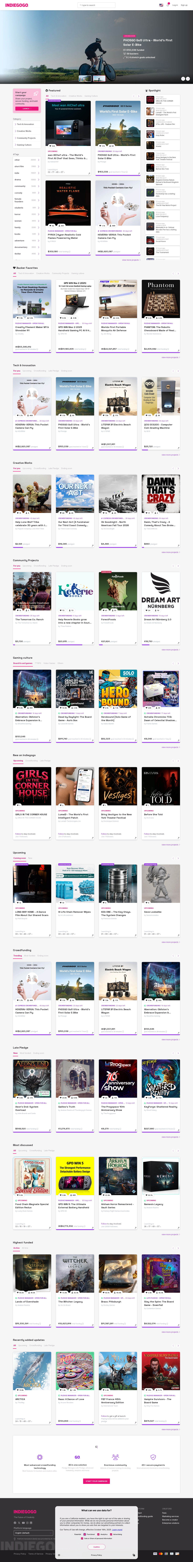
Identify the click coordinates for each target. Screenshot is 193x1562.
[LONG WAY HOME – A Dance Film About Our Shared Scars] (32, 884)
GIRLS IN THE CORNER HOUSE (31, 814)
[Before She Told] (161, 786)
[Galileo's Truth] (75, 1078)
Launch (26, 109)
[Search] (80, 5)
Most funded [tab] (29, 956)
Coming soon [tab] (19, 858)
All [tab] (47, 96)
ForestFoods (108, 619)
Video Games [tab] (49, 663)
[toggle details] (90, 175)
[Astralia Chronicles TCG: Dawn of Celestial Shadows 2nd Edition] (161, 689)
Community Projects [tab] (60, 273)
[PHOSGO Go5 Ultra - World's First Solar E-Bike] (118, 123)
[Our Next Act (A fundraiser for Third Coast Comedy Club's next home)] (75, 494)
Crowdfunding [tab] (40, 371)
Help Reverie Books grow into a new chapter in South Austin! (74, 622)
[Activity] (168, 5)
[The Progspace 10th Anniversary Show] (118, 1078)
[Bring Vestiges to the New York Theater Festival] (118, 786)
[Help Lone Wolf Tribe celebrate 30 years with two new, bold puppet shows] (32, 494)
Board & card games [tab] (22, 663)
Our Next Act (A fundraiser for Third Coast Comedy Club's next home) (73, 525)
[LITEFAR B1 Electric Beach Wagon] (118, 396)
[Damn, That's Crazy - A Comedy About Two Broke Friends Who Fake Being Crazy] (161, 494)
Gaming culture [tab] (77, 273)
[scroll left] (183, 79)
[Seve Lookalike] (161, 884)
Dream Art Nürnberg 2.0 (157, 619)
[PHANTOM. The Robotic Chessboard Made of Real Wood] (161, 299)
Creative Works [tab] (75, 96)
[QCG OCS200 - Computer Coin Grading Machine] (161, 396)
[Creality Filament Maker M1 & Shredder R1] (32, 299)
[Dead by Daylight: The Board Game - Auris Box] (75, 689)
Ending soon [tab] (66, 371)
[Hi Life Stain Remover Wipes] (75, 884)
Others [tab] (60, 663)
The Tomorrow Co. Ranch (29, 619)
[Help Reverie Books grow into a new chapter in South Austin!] (75, 591)
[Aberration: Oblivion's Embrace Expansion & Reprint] (32, 689)
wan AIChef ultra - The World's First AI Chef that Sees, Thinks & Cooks (66, 158)
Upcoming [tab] (27, 371)
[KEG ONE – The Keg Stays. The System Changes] (118, 884)
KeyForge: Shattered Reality (160, 1106)
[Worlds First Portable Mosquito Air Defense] (118, 299)
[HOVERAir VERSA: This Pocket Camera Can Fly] (118, 203)
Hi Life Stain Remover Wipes (74, 911)
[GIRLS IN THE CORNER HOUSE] (32, 786)
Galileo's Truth (66, 1106)
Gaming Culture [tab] (91, 96)
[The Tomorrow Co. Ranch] (32, 591)
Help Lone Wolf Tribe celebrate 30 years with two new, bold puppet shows (31, 525)
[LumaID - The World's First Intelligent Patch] (75, 786)
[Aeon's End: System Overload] (32, 1078)
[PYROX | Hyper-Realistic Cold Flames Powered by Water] (68, 203)
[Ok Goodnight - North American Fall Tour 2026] (118, 494)
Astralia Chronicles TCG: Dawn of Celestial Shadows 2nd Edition (160, 720)
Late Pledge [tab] (53, 371)
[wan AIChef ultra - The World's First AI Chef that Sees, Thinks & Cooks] (68, 123)
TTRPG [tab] (38, 663)
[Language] (161, 5)
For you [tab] (16, 371)
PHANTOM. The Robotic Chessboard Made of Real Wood (159, 330)
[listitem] (27, 160)
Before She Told (153, 814)
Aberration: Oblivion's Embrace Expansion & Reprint (27, 720)
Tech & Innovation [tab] (58, 96)
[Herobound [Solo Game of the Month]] (118, 689)
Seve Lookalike (152, 911)
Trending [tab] (17, 956)
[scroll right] (188, 79)
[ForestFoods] (118, 591)
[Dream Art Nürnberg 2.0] (161, 591)
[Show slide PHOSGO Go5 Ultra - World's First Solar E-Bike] (99, 78)
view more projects (130, 260)
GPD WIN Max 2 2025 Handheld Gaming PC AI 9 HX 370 (74, 330)
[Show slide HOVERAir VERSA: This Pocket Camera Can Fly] (85, 78)
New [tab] (30, 858)
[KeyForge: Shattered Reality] (161, 1078)
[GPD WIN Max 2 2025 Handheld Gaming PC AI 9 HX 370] (75, 299)
